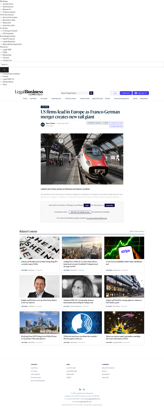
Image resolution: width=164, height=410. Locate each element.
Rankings (4, 1)
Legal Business (9, 41)
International (56, 98)
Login (115, 93)
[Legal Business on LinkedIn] (80, 389)
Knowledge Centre (7, 36)
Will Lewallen (116, 306)
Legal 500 (7, 50)
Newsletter (144, 98)
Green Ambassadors (121, 98)
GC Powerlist (8, 33)
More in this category (137, 231)
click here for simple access (80, 212)
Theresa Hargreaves (75, 306)
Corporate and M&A (94, 123)
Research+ (7, 9)
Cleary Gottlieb (116, 123)
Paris (5, 84)
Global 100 (70, 374)
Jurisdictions (8, 4)
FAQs (5, 52)
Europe (105, 123)
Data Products (9, 39)
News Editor (31, 342)
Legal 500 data (97, 98)
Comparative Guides (11, 74)
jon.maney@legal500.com (96, 218)
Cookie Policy (88, 405)
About (135, 98)
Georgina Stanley (117, 342)
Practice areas (70, 98)
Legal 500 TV (8, 79)
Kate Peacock (116, 270)
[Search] (4, 69)
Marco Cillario (50, 123)
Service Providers (10, 17)
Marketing (7, 55)
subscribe (109, 205)
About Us (4, 47)
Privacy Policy (78, 405)
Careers (6, 58)
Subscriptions (97, 405)
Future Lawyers (9, 12)
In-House (4, 28)
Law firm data (85, 98)
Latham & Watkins (116, 126)
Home (25, 98)
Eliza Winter (31, 270)
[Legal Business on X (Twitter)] (84, 389)
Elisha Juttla (73, 342)
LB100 (68, 377)
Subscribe (126, 93)
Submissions (8, 7)
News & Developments (12, 44)
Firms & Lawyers (7, 15)
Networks (7, 23)
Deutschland (8, 82)
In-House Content (10, 31)
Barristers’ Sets (9, 20)
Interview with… (9, 25)
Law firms (33, 98)
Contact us (7, 60)
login (87, 205)
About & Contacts (108, 368)
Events (5, 76)
